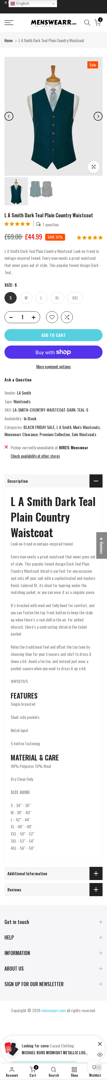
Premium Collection (55, 434)
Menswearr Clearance (21, 434)
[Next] (98, 116)
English (22, 3)
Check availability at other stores (35, 456)
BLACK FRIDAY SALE (39, 427)
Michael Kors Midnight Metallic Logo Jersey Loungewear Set (56, 1052)
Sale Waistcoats (84, 434)
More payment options (53, 366)
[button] (17, 223)
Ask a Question (18, 379)
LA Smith (24, 392)
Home (8, 40)
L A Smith (63, 427)
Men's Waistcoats (86, 427)
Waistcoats (22, 401)
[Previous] (8, 116)
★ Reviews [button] (102, 545)
